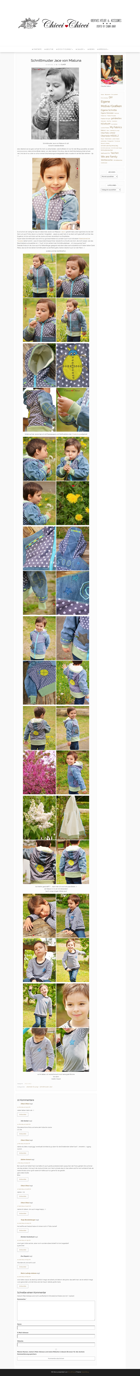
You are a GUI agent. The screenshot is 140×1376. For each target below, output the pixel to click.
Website (20, 1341)
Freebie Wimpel (105, 118)
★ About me (48, 49)
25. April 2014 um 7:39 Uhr (23, 1240)
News (108, 130)
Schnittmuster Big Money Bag (109, 145)
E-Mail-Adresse (22, 1332)
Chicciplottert (114, 94)
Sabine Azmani (26, 1159)
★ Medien (91, 49)
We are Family (109, 156)
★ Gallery (80, 49)
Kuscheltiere (114, 124)
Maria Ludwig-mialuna (28, 1273)
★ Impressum (102, 49)
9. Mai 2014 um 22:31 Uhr (23, 1143)
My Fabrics (116, 127)
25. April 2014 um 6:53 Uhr (24, 1259)
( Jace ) (63, 232)
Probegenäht (110, 141)
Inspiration (114, 121)
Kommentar (22, 1299)
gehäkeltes (116, 118)
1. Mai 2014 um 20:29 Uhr (23, 1163)
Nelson (103, 130)
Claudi (63, 64)
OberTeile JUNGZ (108, 133)
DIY (111, 97)
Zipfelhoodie (104, 162)
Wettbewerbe (107, 160)
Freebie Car (103, 115)
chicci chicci (27, 1083)
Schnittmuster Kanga (116, 148)
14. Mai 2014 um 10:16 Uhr (23, 1124)
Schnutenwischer (107, 150)
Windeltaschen (118, 160)
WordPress (71, 1372)
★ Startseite (37, 49)
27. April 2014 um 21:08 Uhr (24, 1189)
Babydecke (107, 94)
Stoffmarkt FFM (105, 153)
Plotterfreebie (108, 138)
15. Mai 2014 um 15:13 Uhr (23, 1107)
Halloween (103, 121)
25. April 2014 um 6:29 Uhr (24, 1276)
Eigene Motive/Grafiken (111, 104)
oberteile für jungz (32, 1087)
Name (19, 1324)
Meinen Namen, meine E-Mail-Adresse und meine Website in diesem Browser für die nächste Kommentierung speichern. (50, 1353)
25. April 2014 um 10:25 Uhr (24, 1223)
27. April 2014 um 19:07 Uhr (24, 1206)
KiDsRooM (105, 124)
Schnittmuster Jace (46, 1087)
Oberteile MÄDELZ (110, 136)
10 (54, 64)
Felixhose (116, 113)
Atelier (102, 94)
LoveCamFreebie (105, 127)
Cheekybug (76, 434)
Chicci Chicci (25, 1104)
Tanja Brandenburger (28, 1220)
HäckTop (109, 121)
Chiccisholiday (104, 97)
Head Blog (85, 1372)
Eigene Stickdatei (107, 113)
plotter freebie (115, 138)
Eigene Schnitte (109, 110)
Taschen (115, 153)
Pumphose (117, 141)
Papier (102, 138)
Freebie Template (111, 115)
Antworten (22, 1114)
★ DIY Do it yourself (64, 49)
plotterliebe (103, 141)
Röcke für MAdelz (105, 143)
